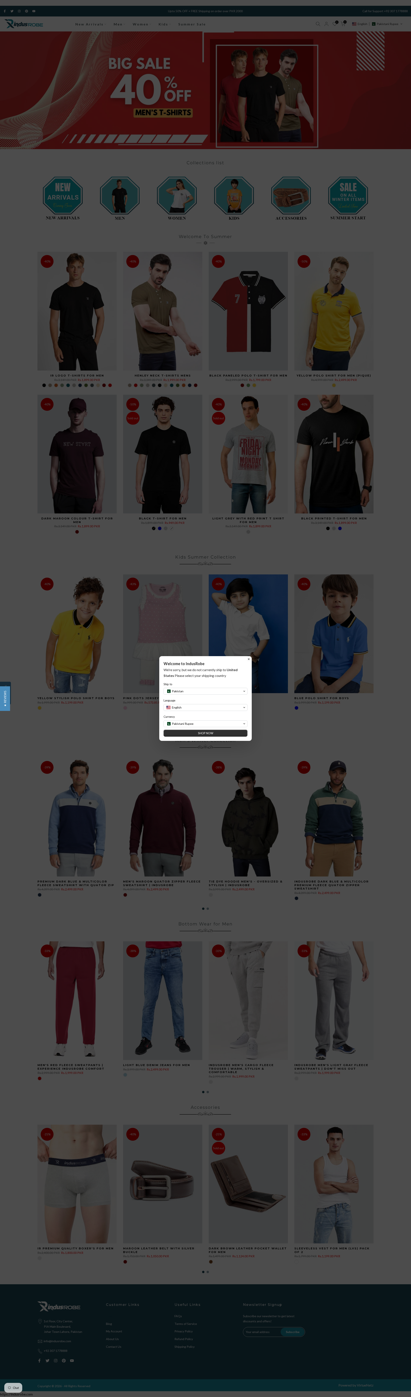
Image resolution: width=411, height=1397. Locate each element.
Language (169, 700)
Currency (169, 716)
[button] (5, 698)
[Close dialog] (249, 659)
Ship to (168, 684)
